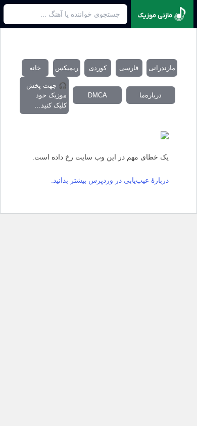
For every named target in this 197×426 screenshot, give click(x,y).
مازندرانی (162, 68)
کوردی (98, 68)
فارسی (128, 68)
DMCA (97, 95)
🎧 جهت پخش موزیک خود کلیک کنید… (46, 95)
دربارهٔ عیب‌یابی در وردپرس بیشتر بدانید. (110, 180)
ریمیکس (66, 68)
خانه (35, 68)
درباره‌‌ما (150, 95)
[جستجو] (14, 14)
